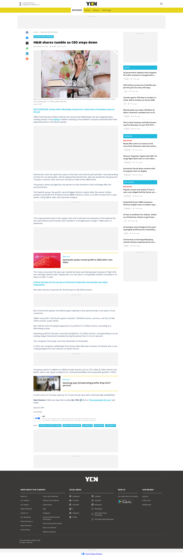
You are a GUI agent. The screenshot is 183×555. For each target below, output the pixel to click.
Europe (126, 79)
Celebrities (127, 150)
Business (77, 10)
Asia (125, 91)
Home (35, 32)
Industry (96, 10)
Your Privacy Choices (94, 554)
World (126, 233)
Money (87, 10)
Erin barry (99, 425)
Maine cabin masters (71, 425)
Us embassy (87, 425)
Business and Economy (49, 32)
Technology (106, 10)
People (126, 246)
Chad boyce (110, 425)
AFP (55, 46)
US (125, 104)
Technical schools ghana (50, 425)
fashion (56, 119)
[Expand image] (116, 53)
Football (126, 116)
